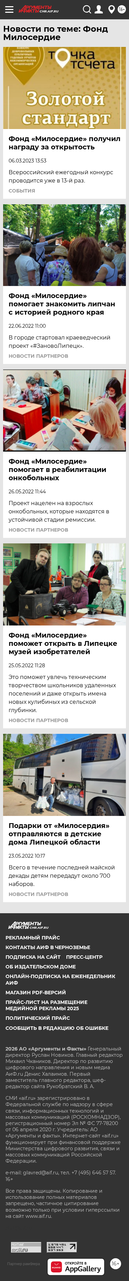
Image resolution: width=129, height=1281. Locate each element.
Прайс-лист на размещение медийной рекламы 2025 (46, 1005)
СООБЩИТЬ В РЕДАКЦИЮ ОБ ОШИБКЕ (57, 1028)
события (22, 190)
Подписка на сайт (33, 957)
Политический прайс (38, 1018)
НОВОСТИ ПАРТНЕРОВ (38, 356)
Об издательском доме (41, 967)
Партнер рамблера (23, 1264)
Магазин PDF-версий (36, 992)
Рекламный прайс (33, 938)
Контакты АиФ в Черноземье (48, 947)
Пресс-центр (84, 957)
